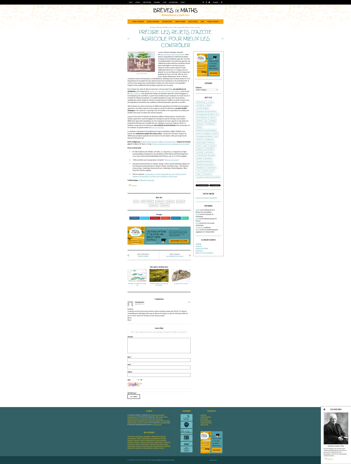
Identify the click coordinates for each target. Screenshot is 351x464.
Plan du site (204, 424)
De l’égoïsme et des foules (174, 255)
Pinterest (155, 218)
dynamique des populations (206, 111)
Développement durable (183, 27)
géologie (213, 121)
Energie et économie (180, 21)
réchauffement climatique (206, 155)
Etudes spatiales (161, 440)
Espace (202, 21)
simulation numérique (204, 161)
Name (130, 357)
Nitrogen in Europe (171, 160)
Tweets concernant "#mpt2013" (207, 198)
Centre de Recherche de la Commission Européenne (170, 144)
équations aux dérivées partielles (208, 177)
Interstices (199, 250)
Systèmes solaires (158, 448)
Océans (161, 444)
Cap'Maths (199, 227)
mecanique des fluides (204, 136)
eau (217, 114)
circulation (200, 105)
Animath (199, 246)
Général (142, 442)
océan (199, 146)
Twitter (145, 218)
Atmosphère (159, 27)
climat (209, 105)
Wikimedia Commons (146, 180)
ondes (205, 146)
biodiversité (201, 102)
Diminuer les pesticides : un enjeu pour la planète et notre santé (155, 176)
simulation (164, 205)
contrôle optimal (202, 108)
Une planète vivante (167, 21)
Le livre (164, 2)
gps (206, 121)
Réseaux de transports (135, 448)
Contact (183, 2)
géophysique (210, 124)
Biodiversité (165, 27)
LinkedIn (176, 218)
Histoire (137, 444)
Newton (211, 143)
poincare (213, 146)
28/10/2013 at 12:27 (139, 304)
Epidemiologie (150, 440)
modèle (199, 139)
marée (215, 133)
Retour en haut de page (213, 460)
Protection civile (147, 446)
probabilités (209, 149)
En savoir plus (157, 424)
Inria (197, 223)
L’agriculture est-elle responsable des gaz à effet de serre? (165, 174)
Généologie (149, 442)
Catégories (199, 87)
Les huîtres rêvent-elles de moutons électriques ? (159, 284)
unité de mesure (208, 171)
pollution (170, 201)
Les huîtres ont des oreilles (181, 283)
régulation (153, 205)
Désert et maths (143, 255)
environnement (202, 118)
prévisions (209, 152)
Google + (166, 218)
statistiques (201, 168)
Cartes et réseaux (193, 21)
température (211, 168)
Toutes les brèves (206, 422)
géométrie (200, 124)
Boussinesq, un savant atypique (336, 446)
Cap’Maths (163, 422)
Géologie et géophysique (153, 21)
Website (130, 372)
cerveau (210, 102)
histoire (199, 127)
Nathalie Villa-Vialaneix (149, 142)
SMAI (197, 230)
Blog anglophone (173, 2)
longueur (207, 133)
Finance (136, 442)
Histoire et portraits (213, 21)
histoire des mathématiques (206, 130)
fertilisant (159, 201)
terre (198, 171)
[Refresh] (141, 383)
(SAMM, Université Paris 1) (167, 142)
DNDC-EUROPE (135, 93)
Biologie (171, 27)
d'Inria (161, 417)
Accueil (131, 2)
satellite (199, 158)
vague (199, 174)
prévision (180, 201)
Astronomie (139, 436)
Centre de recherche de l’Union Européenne (164, 91)
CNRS (197, 210)
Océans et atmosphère (138, 21)
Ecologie (192, 27)
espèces (212, 118)
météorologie (201, 143)
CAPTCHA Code (132, 393)
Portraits (139, 446)
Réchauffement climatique (161, 446)
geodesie (200, 121)
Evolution (131, 442)
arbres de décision (157, 127)
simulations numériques (205, 164)
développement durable (205, 114)
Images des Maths (202, 248)
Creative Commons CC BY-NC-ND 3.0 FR (161, 460)
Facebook (134, 218)
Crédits (173, 460)
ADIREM (198, 244)
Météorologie (154, 444)
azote (136, 201)
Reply (189, 302)
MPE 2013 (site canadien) (204, 253)
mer (216, 136)
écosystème (207, 174)
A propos (203, 415)
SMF (197, 219)
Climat (175, 27)
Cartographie (132, 438)
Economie (136, 440)
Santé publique (147, 448)
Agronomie (152, 27)
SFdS (197, 214)
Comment (130, 337)
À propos (137, 2)
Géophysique (158, 442)
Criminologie (145, 438)
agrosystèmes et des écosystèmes (172, 54)
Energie (142, 440)
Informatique (145, 444)
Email (185, 218)
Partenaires (157, 2)
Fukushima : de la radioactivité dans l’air (137, 284)
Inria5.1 (199, 133)
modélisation (208, 139)
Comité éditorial (147, 2)
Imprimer (134, 185)
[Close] (324, 409)
